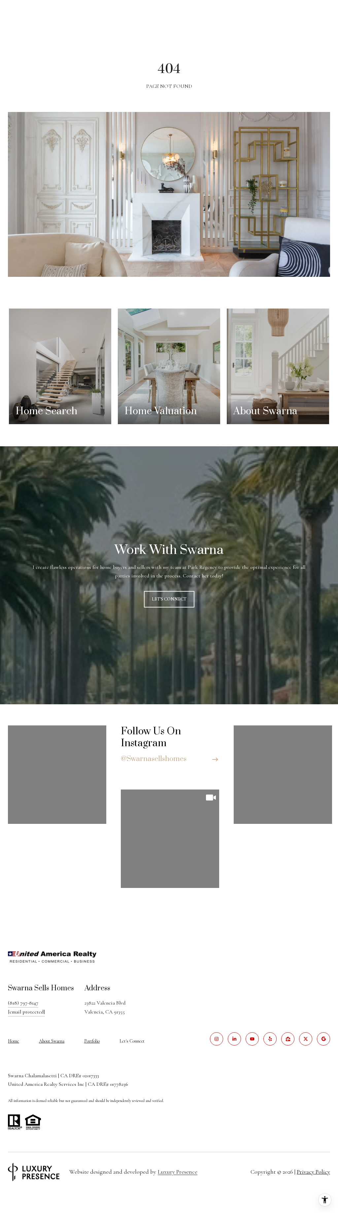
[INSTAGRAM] (216, 1039)
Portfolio (92, 1041)
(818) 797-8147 (23, 1003)
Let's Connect (132, 1041)
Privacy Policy (313, 1171)
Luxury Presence (177, 1171)
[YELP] (270, 1039)
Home (13, 1041)
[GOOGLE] (323, 1039)
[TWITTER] (305, 1039)
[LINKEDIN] (234, 1039)
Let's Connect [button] (169, 599)
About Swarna (51, 1041)
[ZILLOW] (287, 1039)
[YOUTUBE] (252, 1039)
